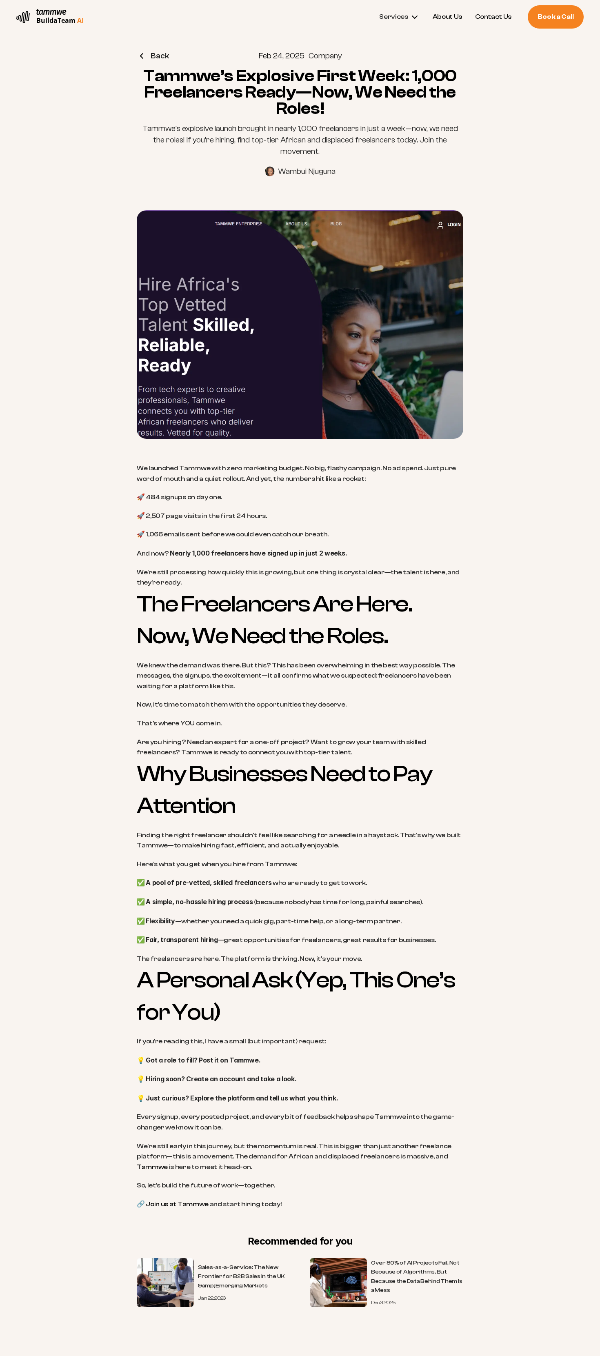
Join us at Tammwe (177, 1204)
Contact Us (493, 16)
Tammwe (152, 1167)
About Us (447, 16)
